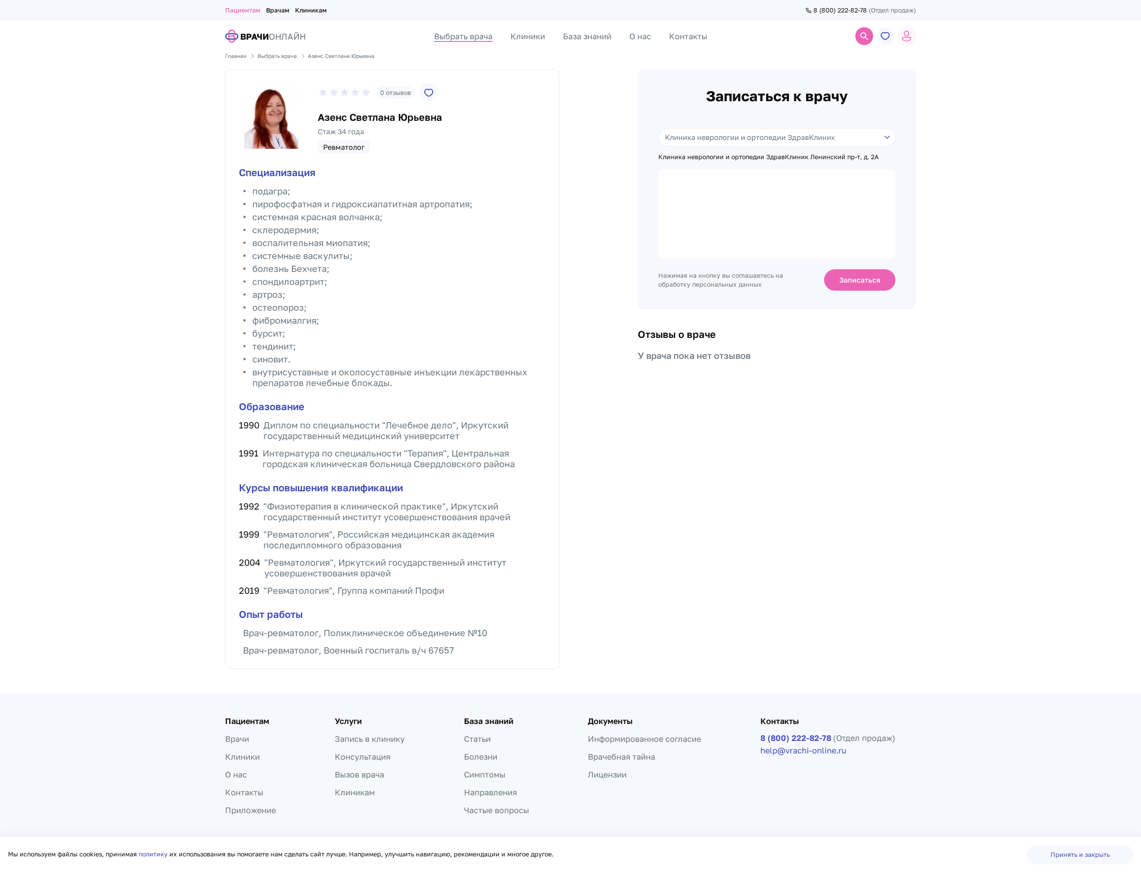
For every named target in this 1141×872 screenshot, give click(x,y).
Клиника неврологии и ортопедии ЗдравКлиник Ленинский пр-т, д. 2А (768, 156)
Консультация (362, 756)
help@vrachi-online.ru (803, 750)
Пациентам (242, 10)
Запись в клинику (370, 739)
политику (154, 854)
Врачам (277, 10)
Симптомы (484, 774)
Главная (235, 56)
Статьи (477, 739)
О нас (236, 774)
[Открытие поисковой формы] (864, 36)
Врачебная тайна (621, 756)
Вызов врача (359, 774)
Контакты (244, 792)
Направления (490, 792)
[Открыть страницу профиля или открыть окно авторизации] (907, 36)
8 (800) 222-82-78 (840, 10)
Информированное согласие (644, 739)
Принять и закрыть (1080, 854)
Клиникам (311, 10)
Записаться (859, 280)
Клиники (242, 756)
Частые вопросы (496, 810)
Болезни (480, 756)
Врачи (237, 739)
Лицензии (607, 774)
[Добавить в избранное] (429, 92)
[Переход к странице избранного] (886, 36)
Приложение (250, 810)
